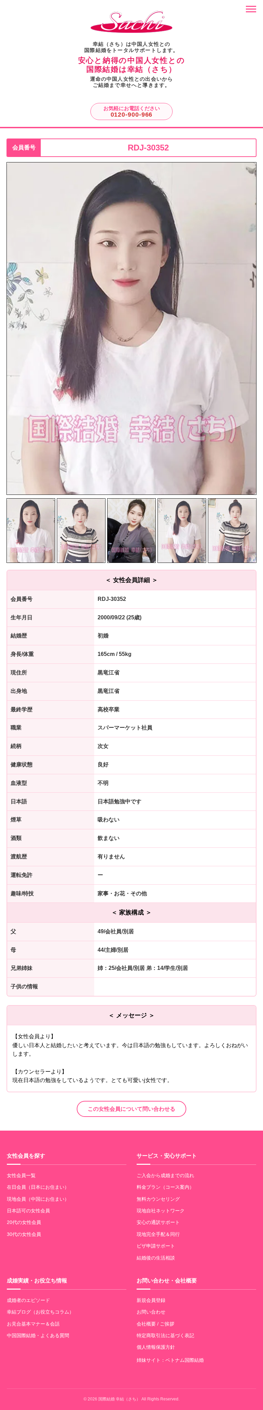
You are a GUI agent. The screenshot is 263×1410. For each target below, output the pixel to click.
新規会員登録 (151, 1300)
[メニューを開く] (251, 9)
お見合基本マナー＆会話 (33, 1324)
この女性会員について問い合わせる (131, 1109)
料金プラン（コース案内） (165, 1187)
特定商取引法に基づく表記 (165, 1335)
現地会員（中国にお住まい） (38, 1199)
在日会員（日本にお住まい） (38, 1187)
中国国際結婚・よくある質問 (38, 1335)
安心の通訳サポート (158, 1222)
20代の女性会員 (24, 1222)
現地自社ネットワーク (161, 1210)
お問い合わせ (151, 1312)
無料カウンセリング (158, 1199)
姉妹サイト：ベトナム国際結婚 (170, 1360)
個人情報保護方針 (156, 1347)
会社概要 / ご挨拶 (155, 1324)
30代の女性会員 (24, 1234)
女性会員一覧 (21, 1175)
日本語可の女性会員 (28, 1210)
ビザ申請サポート (156, 1246)
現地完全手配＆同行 (158, 1234)
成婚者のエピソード (28, 1300)
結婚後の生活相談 (156, 1258)
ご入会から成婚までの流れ (165, 1175)
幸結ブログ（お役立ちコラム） (40, 1312)
